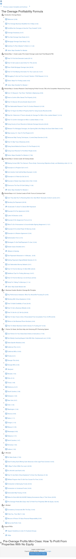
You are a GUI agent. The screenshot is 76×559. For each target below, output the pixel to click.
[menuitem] (1, 4)
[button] (1, 2)
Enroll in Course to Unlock (38, 554)
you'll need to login (45, 551)
